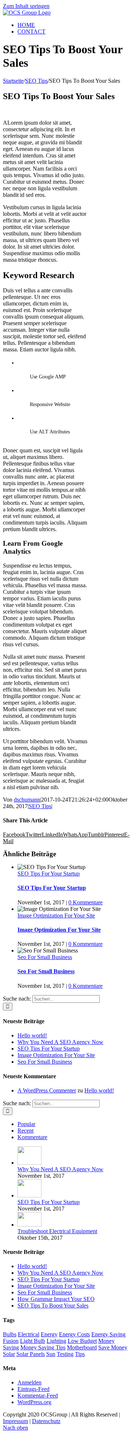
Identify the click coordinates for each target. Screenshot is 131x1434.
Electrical (28, 1334)
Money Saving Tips (43, 1347)
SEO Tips (40, 806)
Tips (80, 1354)
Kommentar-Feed (37, 1395)
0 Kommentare (85, 902)
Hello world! (32, 1035)
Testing (65, 1354)
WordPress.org (34, 1402)
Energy (49, 1334)
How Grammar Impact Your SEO (56, 1299)
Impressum (15, 1421)
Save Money (112, 1347)
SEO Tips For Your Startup (48, 873)
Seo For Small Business (44, 957)
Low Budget (82, 1341)
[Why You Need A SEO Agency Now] (29, 1163)
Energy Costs (74, 1334)
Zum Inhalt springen (26, 6)
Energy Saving (108, 1334)
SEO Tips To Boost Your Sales (52, 1305)
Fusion (11, 1341)
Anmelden (29, 1382)
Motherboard (82, 1347)
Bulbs (9, 1334)
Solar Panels (30, 1354)
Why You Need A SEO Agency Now (60, 1042)
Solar (9, 1354)
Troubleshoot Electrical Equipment (57, 1231)
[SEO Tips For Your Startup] (29, 1195)
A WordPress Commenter (46, 1090)
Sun (50, 1354)
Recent (25, 1130)
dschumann (27, 799)
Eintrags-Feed (33, 1389)
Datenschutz (46, 1421)
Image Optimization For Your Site (56, 915)
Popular (26, 1124)
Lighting (56, 1341)
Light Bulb (32, 1341)
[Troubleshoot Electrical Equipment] (29, 1224)
